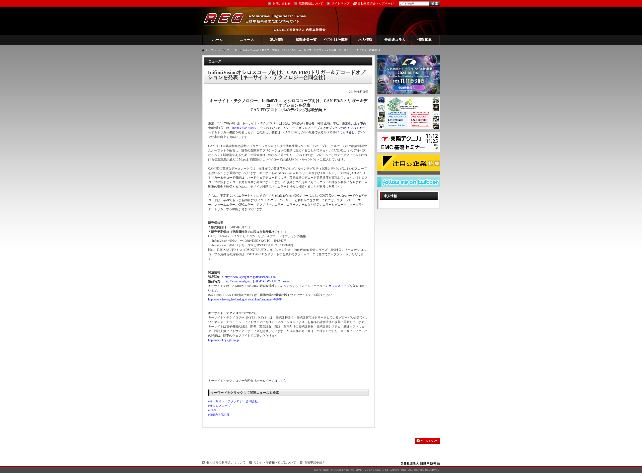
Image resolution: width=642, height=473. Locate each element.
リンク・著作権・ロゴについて (275, 462)
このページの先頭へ (427, 441)
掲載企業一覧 (306, 40)
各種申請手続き (314, 462)
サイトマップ (340, 3)
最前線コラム (395, 40)
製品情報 (277, 40)
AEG (258, 21)
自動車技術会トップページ (376, 3)
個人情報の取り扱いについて (226, 462)
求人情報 (365, 40)
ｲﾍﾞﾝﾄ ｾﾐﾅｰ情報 (336, 40)
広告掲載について (311, 3)
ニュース (247, 40)
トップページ (213, 50)
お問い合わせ (282, 3)
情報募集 (425, 40)
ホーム (217, 40)
